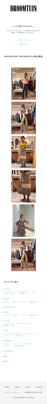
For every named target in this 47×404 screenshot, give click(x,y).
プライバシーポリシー (12, 392)
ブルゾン (16, 315)
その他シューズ (8, 325)
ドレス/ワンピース (9, 307)
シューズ (6, 320)
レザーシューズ (8, 323)
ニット (34, 291)
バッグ (5, 330)
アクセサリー (7, 341)
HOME (6, 387)
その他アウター (33, 315)
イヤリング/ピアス (26, 344)
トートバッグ (7, 335)
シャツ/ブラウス (24, 291)
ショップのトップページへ (23, 40)
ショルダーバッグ (30, 333)
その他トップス (24, 293)
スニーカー (19, 323)
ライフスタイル (8, 351)
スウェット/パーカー (10, 293)
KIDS (5, 361)
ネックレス (7, 344)
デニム (14, 302)
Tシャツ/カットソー (9, 291)
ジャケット (7, 315)
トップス (6, 288)
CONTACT (39, 387)
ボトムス (6, 299)
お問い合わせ (23, 44)
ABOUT (17, 387)
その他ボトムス (33, 302)
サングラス (7, 346)
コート (24, 315)
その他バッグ (19, 335)
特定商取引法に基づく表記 (33, 392)
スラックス (22, 302)
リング (15, 344)
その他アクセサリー (19, 346)
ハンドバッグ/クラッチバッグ (12, 333)
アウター (6, 312)
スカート (6, 302)
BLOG (28, 387)
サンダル (28, 323)
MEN (5, 356)
